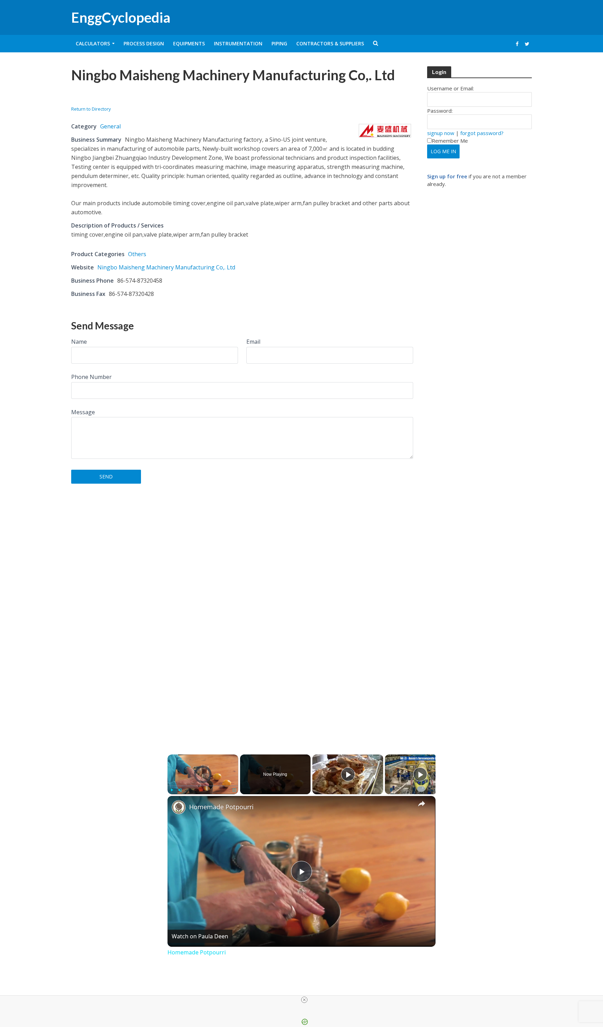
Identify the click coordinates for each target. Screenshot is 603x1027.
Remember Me (450, 140)
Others (137, 254)
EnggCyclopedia (120, 17)
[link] (179, 807)
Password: (440, 110)
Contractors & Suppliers (330, 43)
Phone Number (91, 377)
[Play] (172, 790)
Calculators (93, 43)
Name (79, 341)
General (110, 126)
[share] (421, 803)
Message (83, 412)
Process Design (144, 43)
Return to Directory (91, 109)
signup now (440, 132)
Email (253, 341)
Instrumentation (238, 43)
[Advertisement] (152, 96)
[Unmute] (180, 790)
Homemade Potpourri (221, 807)
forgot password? (482, 132)
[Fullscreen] (234, 790)
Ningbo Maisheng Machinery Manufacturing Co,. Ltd (166, 267)
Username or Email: (450, 88)
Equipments (189, 43)
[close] (304, 1000)
